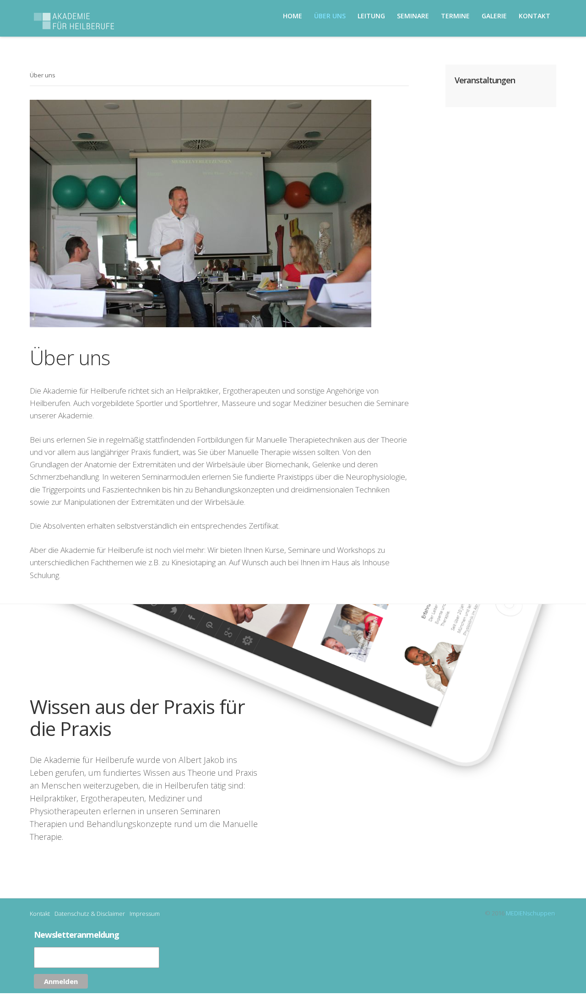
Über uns (330, 15)
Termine (455, 15)
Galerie (494, 15)
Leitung (371, 15)
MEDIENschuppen (530, 913)
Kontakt (40, 913)
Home (292, 15)
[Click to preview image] (219, 213)
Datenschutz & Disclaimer (89, 913)
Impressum (145, 913)
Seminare (413, 15)
